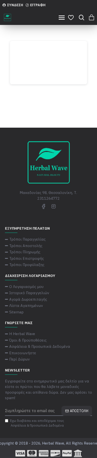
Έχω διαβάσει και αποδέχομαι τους (37, 423)
